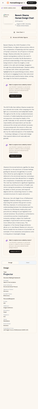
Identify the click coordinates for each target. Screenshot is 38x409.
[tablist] (19, 263)
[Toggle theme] (24, 2)
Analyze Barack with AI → (29, 8)
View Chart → (20, 32)
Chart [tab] (27, 262)
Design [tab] (10, 262)
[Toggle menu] (2, 2)
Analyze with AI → (15, 96)
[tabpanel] (19, 299)
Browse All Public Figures (20, 37)
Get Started (31, 2)
